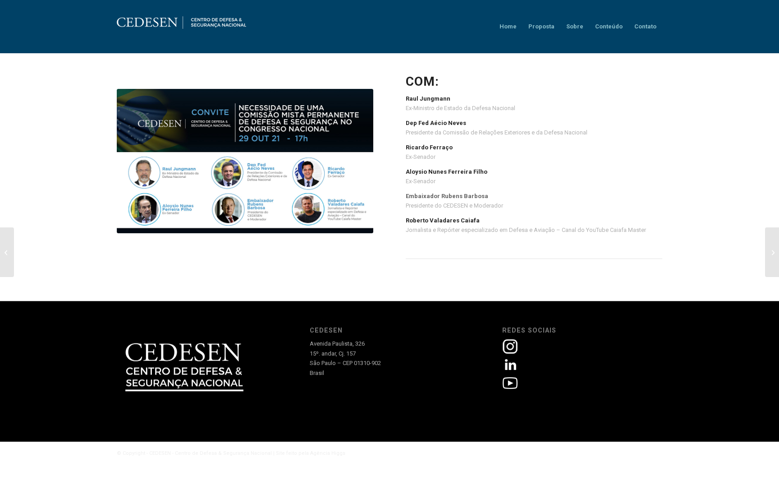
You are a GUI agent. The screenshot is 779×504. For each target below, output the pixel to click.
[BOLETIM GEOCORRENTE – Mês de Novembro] (772, 252)
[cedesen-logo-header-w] (182, 26)
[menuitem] (508, 26)
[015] (245, 161)
